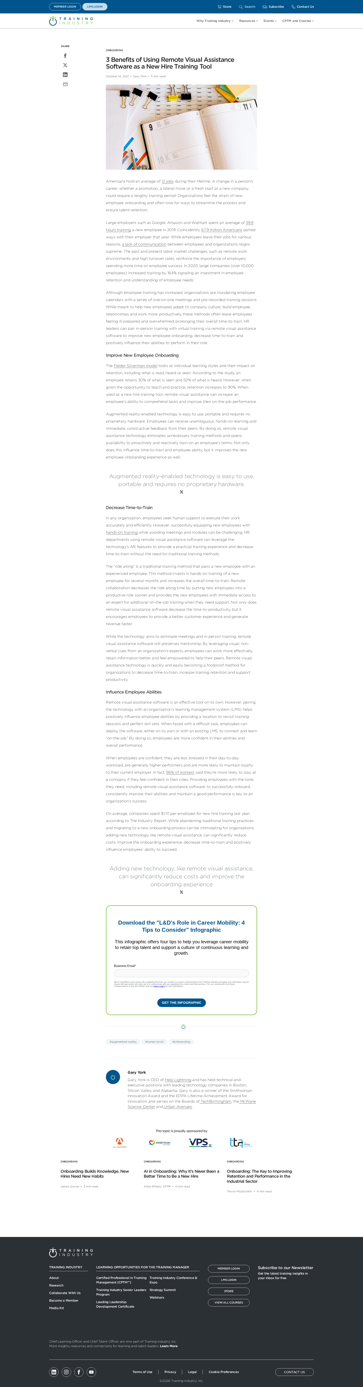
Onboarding (114, 50)
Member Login (65, 6)
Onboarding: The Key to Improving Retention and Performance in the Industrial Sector (259, 1176)
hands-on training (122, 532)
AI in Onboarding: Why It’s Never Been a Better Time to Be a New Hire (181, 1174)
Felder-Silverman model (135, 366)
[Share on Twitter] (65, 65)
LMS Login (95, 6)
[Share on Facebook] (65, 55)
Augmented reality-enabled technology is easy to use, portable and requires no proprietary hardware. (181, 480)
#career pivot (154, 1041)
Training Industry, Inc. (71, 21)
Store (227, 7)
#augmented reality (123, 1041)
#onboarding (181, 1041)
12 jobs (168, 181)
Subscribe (276, 7)
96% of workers (180, 772)
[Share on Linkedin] (65, 74)
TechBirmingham (215, 1101)
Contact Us (305, 7)
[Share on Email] (65, 84)
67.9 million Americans (221, 230)
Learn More (168, 1346)
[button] (247, 6)
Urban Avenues (177, 1106)
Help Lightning (178, 1080)
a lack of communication (144, 244)
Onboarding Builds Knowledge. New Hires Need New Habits (94, 1174)
